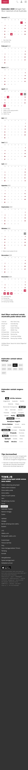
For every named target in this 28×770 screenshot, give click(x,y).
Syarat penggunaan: (8, 560)
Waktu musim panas (8, 110)
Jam (2, 498)
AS (7, 398)
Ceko (6, 409)
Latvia (23, 424)
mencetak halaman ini (16, 466)
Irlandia (6, 415)
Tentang (4, 551)
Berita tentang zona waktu (10, 524)
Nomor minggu (6, 512)
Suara (3, 514)
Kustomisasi (5, 540)
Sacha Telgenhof (21, 343)
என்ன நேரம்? (18, 583)
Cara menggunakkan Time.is (10, 548)
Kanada (17, 418)
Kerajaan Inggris (13, 421)
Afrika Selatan (15, 398)
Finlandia (6, 412)
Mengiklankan (6, 557)
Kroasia (17, 424)
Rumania (21, 433)
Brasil (22, 407)
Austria (22, 401)
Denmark (13, 409)
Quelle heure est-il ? (15, 578)
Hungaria (21, 412)
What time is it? (5, 576)
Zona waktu (5, 493)
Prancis (13, 433)
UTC (2, 530)
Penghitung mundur (8, 501)
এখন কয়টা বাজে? (4, 580)
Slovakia (22, 436)
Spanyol (7, 439)
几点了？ (13, 576)
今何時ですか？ (4, 583)
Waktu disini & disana (8, 487)
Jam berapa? (4, 581)
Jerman (10, 418)
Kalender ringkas (6, 509)
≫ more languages (14, 585)
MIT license (5, 345)
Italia (13, 415)
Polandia (22, 430)
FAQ (2, 545)
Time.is (5, 1)
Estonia (20, 409)
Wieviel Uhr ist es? (13, 581)
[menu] (26, 2)
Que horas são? (19, 580)
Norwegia (14, 430)
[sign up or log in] (21, 2)
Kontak (3, 553)
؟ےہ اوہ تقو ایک (4, 585)
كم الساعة (23, 578)
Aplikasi (4, 518)
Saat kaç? (11, 583)
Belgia (17, 404)
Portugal (5, 433)
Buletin (3, 526)
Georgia (13, 412)
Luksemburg (17, 427)
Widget (3, 521)
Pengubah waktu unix (8, 536)
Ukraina (14, 441)
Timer (3, 504)
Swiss (21, 438)
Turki (6, 442)
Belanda (10, 404)
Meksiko (6, 430)
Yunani (21, 441)
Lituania (8, 427)
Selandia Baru (13, 436)
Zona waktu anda (7, 490)
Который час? (11, 580)
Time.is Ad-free (6, 543)
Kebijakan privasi (7, 563)
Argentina (6, 401)
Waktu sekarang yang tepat (10, 485)
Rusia (5, 436)
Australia (22, 11)
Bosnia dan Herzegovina (10, 407)
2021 (8, 17)
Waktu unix (5, 533)
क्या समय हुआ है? (19, 576)
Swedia (15, 438)
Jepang (20, 416)
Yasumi (13, 343)
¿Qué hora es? (5, 578)
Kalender (13, 10)
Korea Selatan (7, 424)
